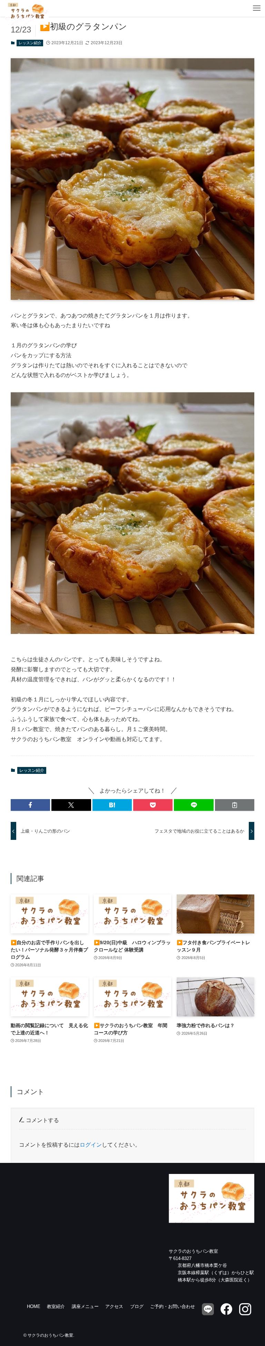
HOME (33, 1306)
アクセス (114, 1306)
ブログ (137, 1306)
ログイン (91, 1145)
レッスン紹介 (30, 43)
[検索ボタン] (240, 8)
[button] (30, 805)
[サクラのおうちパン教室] (27, 8)
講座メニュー (85, 1306)
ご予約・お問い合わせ (172, 1306)
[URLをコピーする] (234, 805)
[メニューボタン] (256, 8)
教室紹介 (56, 1306)
